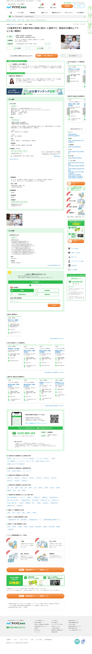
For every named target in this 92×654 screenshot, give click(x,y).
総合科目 (52, 487)
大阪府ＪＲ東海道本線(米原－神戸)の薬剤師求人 (76, 141)
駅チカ (25, 151)
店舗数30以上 (45, 497)
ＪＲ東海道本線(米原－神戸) (13, 519)
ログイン (79, 6)
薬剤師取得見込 (22, 294)
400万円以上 (24, 477)
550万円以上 (46, 477)
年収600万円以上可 (15, 120)
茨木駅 (8, 526)
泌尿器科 (24, 490)
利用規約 (36, 628)
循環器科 (9, 490)
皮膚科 (16, 487)
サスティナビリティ (24, 639)
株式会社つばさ (13, 24)
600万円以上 (53, 477)
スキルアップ (22, 497)
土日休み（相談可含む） (12, 503)
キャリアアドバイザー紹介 (57, 624)
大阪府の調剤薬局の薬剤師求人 (75, 157)
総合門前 (21, 503)
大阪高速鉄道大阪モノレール (35, 519)
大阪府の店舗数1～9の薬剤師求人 (75, 176)
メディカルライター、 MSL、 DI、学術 (25, 461)
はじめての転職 (71, 624)
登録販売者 (47, 294)
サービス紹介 (20, 12)
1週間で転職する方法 (72, 628)
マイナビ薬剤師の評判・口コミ (75, 630)
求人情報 (18, 48)
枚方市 (18, 512)
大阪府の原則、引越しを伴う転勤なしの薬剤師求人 (76, 172)
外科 (12, 487)
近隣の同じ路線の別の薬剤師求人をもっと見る (54, 405)
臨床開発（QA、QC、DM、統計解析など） (16, 464)
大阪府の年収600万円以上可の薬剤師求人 (76, 163)
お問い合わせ (37, 630)
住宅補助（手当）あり (45, 500)
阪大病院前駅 (38, 526)
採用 (32, 639)
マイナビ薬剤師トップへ (39, 620)
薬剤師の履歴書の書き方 (73, 622)
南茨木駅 (45, 526)
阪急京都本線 (24, 519)
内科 (8, 487)
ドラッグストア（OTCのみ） (43, 458)
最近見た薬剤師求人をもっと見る (56, 338)
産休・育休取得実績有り (12, 497)
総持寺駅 (31, 526)
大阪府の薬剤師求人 (72, 134)
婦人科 (14, 490)
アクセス (47, 43)
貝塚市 (8, 512)
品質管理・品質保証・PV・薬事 (42, 461)
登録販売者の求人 (54, 503)
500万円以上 (39, 477)
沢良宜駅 (26, 526)
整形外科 (40, 487)
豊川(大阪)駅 (51, 526)
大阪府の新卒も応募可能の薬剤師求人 (76, 166)
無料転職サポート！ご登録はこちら (34, 570)
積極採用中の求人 (11, 505)
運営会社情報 (54, 632)
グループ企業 (39, 639)
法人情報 (41, 48)
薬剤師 (22, 290)
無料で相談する (57, 156)
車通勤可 (39, 503)
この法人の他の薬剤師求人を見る (53, 265)
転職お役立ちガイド (56, 12)
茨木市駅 (14, 526)
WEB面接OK (19, 505)
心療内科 (46, 487)
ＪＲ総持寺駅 (10, 529)
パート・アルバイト (27, 470)
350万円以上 (17, 477)
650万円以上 (10, 480)
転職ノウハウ (44, 12)
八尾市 (23, 512)
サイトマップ (37, 632)
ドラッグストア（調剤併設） (29, 458)
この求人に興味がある (45, 55)
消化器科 (58, 487)
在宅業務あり (46, 503)
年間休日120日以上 (54, 497)
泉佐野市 (29, 512)
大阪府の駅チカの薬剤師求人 (74, 174)
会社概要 (8, 639)
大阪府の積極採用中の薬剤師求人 (75, 177)
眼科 (26, 487)
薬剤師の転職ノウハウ (73, 620)
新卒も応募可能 (24, 201)
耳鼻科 (21, 487)
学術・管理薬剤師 (11, 461)
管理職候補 (27, 503)
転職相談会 (32, 12)
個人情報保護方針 (48, 639)
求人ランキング (68, 12)
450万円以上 (31, 477)
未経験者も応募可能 (15, 201)
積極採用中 (14, 106)
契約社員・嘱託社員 (16, 470)
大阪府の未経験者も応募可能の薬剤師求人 (76, 169)
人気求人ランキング (56, 626)
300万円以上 (10, 477)
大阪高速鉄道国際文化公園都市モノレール (52, 519)
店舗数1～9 (14, 237)
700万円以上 (17, 480)
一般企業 (53, 458)
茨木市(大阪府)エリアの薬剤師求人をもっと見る (54, 372)
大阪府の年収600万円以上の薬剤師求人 (76, 152)
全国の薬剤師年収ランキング (74, 626)
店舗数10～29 (37, 497)
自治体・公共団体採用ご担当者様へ (41, 624)
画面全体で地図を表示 (14, 159)
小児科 (35, 487)
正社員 (8, 470)
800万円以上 (24, 480)
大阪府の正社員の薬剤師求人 (74, 146)
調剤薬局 (9, 458)
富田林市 (34, 512)
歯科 (19, 490)
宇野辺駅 (20, 526)
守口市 (13, 512)
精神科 (30, 487)
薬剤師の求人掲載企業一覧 (57, 630)
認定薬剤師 (47, 290)
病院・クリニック (17, 458)
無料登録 (67, 6)
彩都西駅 (58, 526)
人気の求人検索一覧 (56, 628)
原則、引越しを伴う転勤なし (17, 151)
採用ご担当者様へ (68, 2)
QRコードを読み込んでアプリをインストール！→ (36, 423)
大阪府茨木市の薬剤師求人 (74, 135)
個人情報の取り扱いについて (40, 626)
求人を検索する (80, 12)
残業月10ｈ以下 (55, 500)
